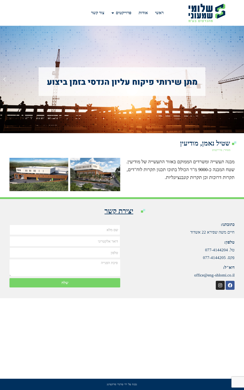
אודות (143, 13)
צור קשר (97, 13)
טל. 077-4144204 (220, 250)
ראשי (159, 13)
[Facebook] (230, 285)
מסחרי (227, 150)
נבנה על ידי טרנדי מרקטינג (122, 384)
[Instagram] (220, 285)
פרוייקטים (123, 13)
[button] (239, 79)
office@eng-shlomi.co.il (214, 275)
